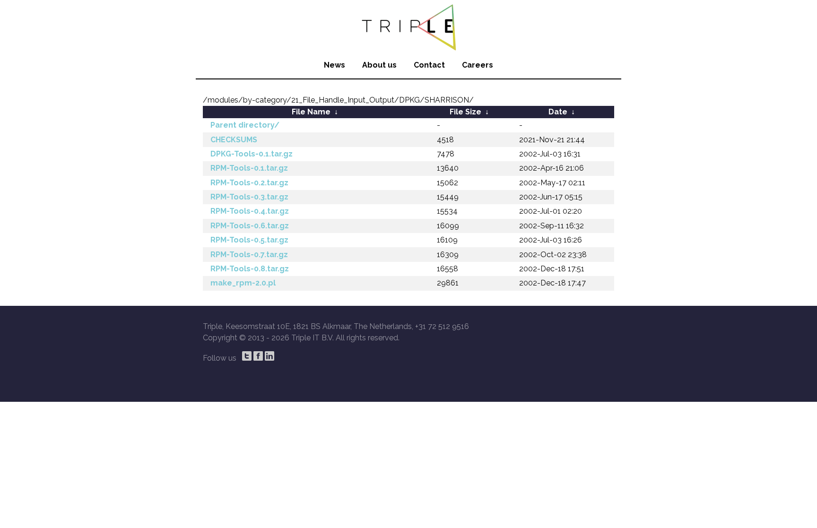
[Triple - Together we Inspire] (408, 26)
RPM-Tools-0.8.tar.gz (249, 268)
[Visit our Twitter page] (247, 356)
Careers (477, 65)
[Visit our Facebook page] (258, 356)
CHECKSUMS (233, 139)
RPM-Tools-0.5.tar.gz (249, 239)
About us (379, 65)
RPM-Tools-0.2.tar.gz (249, 182)
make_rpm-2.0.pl (243, 282)
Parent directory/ (244, 125)
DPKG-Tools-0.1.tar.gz (251, 153)
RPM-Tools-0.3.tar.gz (249, 196)
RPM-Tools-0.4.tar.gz (249, 211)
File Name (311, 111)
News (334, 65)
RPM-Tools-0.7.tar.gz (249, 254)
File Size (465, 111)
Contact (429, 65)
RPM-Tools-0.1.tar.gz (249, 168)
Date (557, 111)
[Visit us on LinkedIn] (269, 356)
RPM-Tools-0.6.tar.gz (249, 225)
